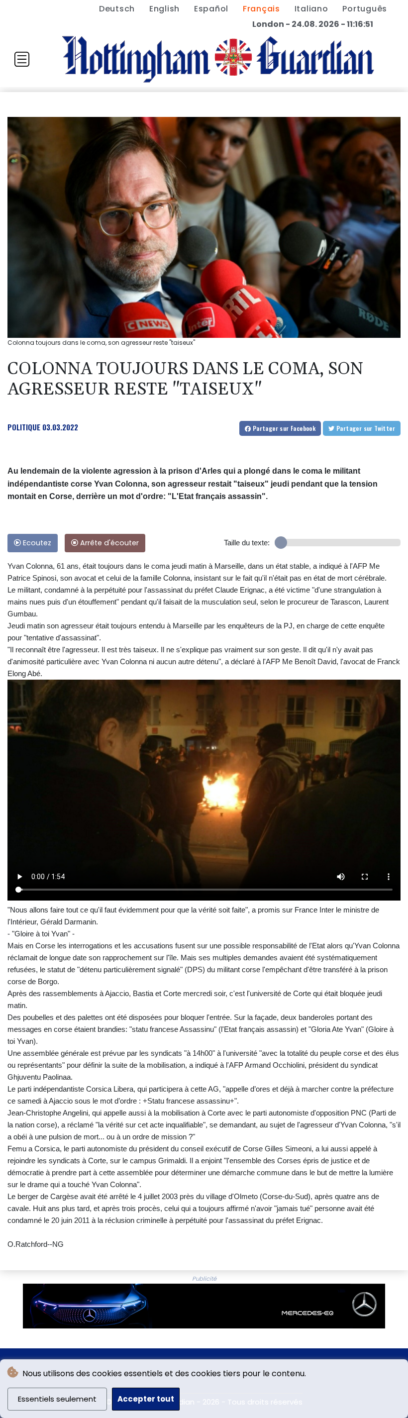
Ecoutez (36, 543)
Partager (283, 428)
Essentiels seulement (57, 1399)
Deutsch (117, 8)
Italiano (311, 8)
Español (211, 8)
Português (364, 8)
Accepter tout (145, 1399)
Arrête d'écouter (108, 543)
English (164, 8)
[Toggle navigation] (22, 59)
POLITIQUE (23, 426)
